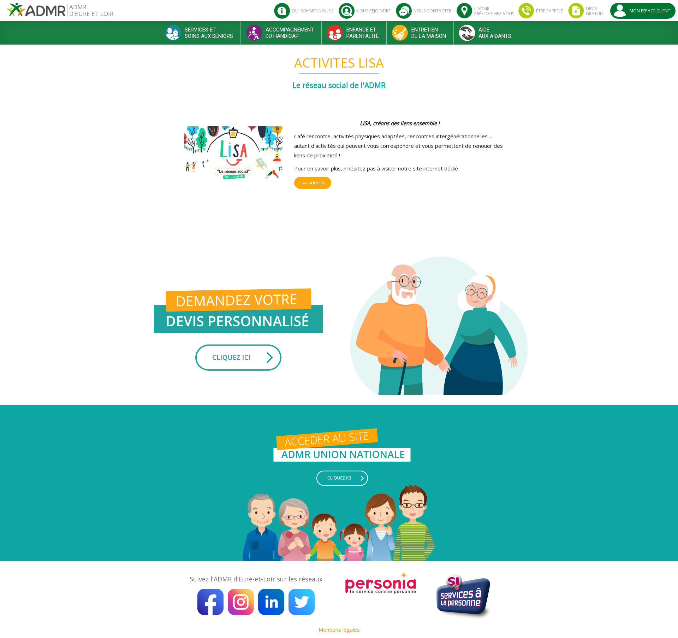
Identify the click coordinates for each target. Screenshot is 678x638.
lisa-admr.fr (312, 182)
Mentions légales (339, 629)
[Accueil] (36, 12)
